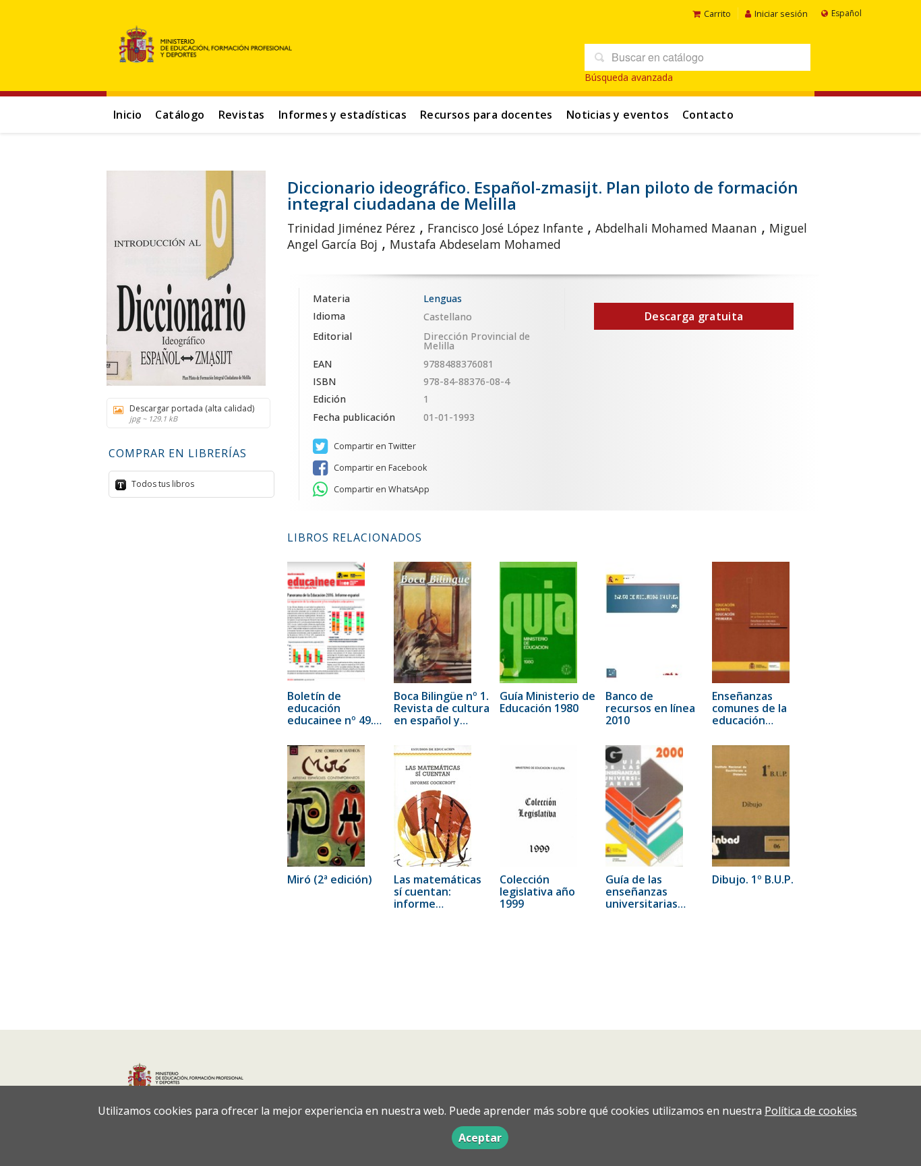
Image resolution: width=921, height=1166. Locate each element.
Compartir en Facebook (379, 467)
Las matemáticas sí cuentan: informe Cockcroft (437, 897)
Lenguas (442, 298)
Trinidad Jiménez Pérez (351, 228)
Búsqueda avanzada (629, 77)
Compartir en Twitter (374, 446)
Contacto (708, 114)
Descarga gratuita (694, 316)
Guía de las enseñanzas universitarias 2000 (641, 897)
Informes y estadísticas (342, 114)
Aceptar (480, 1137)
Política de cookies (811, 1110)
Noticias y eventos (617, 114)
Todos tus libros (161, 484)
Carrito (717, 13)
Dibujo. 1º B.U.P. (753, 879)
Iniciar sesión (781, 13)
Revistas (241, 114)
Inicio (127, 114)
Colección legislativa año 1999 (537, 891)
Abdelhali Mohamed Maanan (676, 228)
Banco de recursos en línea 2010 (650, 708)
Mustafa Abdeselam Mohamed (475, 244)
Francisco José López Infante (505, 228)
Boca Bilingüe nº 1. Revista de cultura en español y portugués (441, 714)
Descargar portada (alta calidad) (191, 413)
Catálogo (179, 114)
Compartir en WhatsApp (380, 489)
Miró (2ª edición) (329, 879)
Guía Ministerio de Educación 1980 (547, 702)
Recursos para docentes (486, 114)
